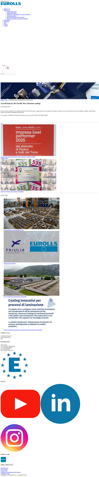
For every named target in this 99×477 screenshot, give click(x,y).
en (8, 68)
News (6, 100)
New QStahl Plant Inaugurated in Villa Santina (15, 296)
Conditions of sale (5, 473)
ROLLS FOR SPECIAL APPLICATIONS (17, 18)
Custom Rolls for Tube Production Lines (14, 230)
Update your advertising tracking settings (11, 472)
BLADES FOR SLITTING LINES (15, 17)
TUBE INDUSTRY (12, 11)
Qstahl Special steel (11, 16)
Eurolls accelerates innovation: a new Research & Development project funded (23, 330)
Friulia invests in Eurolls (10, 263)
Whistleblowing (4, 468)
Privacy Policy (4, 469)
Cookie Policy (4, 470)
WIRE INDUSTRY (12, 13)
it (8, 67)
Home (2, 100)
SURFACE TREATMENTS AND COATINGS (19, 14)
